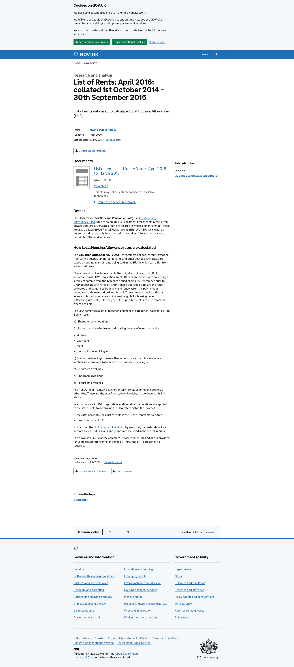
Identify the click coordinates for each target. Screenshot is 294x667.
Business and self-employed (91, 583)
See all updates (113, 139)
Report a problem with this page (197, 532)
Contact (145, 638)
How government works (189, 610)
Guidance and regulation (190, 583)
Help (77, 638)
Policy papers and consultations (195, 597)
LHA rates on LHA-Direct (109, 427)
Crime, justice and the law (90, 603)
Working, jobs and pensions (141, 617)
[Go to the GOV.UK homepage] (86, 54)
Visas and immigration (137, 610)
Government (90, 62)
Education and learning (138, 569)
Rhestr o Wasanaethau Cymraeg (94, 643)
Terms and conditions (166, 638)
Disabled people (84, 610)
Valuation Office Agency (102, 129)
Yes (113, 532)
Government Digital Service (134, 643)
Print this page (124, 471)
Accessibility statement (122, 638)
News (178, 576)
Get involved (182, 617)
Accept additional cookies (91, 42)
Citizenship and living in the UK (93, 597)
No (131, 532)
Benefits (79, 569)
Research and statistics (189, 590)
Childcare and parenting (89, 590)
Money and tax (133, 597)
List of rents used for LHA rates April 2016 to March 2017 (130, 171)
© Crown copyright (209, 657)
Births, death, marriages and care (94, 576)
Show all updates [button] (113, 462)
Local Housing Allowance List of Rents (196, 175)
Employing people (135, 576)
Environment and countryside (142, 583)
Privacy (87, 638)
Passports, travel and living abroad (145, 603)
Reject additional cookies (129, 42)
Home (77, 62)
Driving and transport (87, 617)
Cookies (100, 638)
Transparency (183, 603)
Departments (183, 569)
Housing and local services (140, 590)
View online (101, 186)
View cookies (157, 42)
